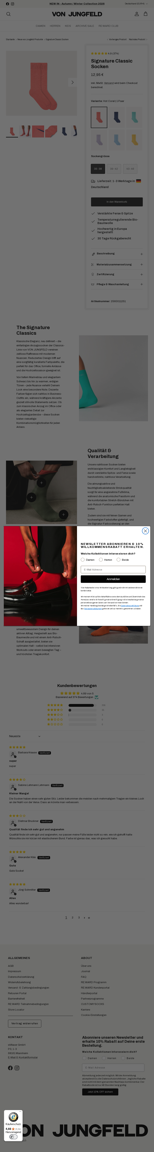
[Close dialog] (145, 531)
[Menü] (20, 1112)
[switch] (13, 1136)
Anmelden (113, 579)
